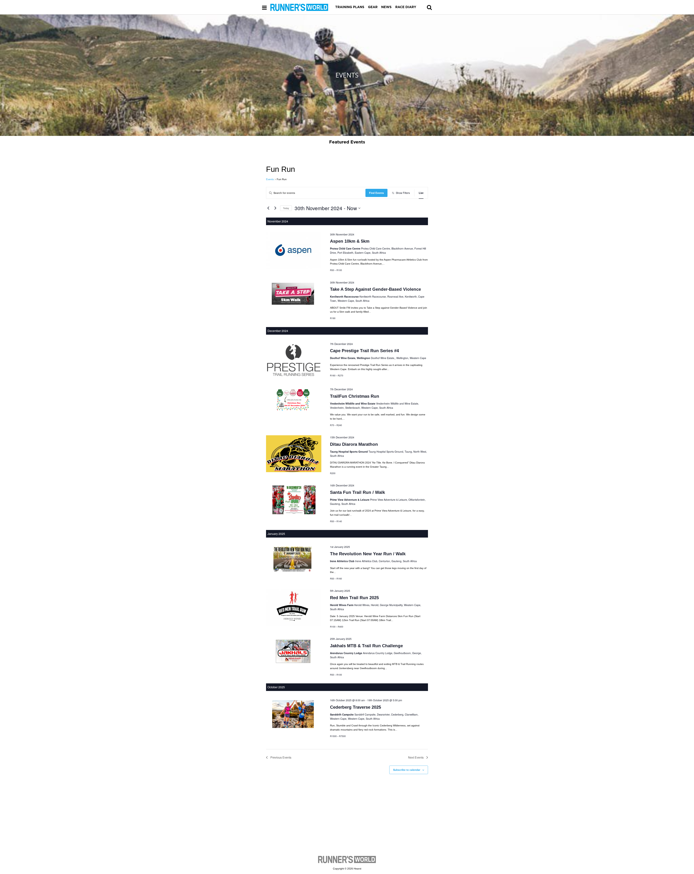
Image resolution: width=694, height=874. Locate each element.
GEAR (373, 7)
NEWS (386, 7)
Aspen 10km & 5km (349, 241)
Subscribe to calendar (406, 770)
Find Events (376, 193)
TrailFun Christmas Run (354, 396)
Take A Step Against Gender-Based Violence (375, 289)
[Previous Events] (268, 208)
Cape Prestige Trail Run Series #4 (364, 350)
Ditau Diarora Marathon (354, 444)
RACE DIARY (405, 7)
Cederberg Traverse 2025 (355, 707)
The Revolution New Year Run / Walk (368, 553)
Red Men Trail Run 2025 (354, 597)
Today (286, 208)
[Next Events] (275, 208)
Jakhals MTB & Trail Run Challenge (366, 645)
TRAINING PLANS (349, 7)
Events (270, 179)
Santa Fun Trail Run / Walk (357, 492)
